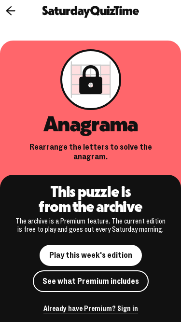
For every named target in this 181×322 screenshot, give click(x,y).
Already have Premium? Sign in (90, 309)
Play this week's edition (90, 255)
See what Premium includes (90, 281)
